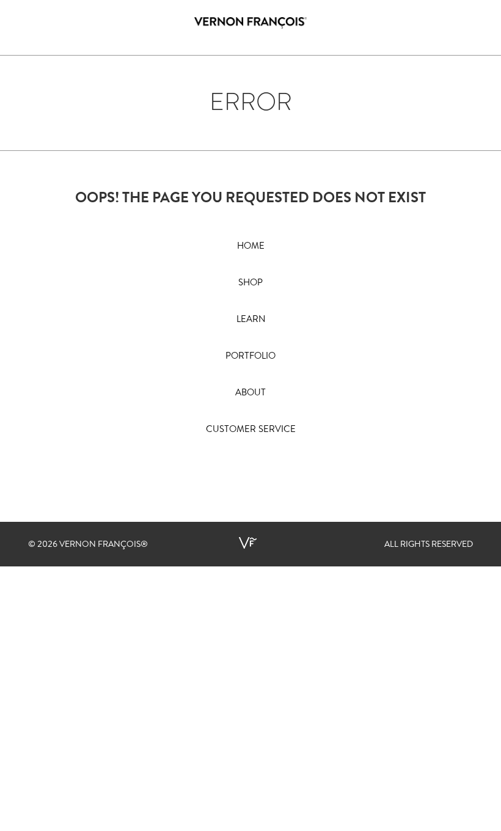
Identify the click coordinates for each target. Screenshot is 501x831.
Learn (250, 319)
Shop (250, 283)
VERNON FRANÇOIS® (103, 545)
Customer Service (251, 429)
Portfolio (250, 356)
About (250, 393)
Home (251, 246)
